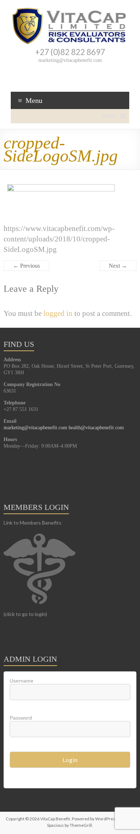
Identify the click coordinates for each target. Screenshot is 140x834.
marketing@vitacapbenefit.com (35, 427)
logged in (58, 313)
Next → (118, 266)
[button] (109, 116)
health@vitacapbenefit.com (96, 427)
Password (21, 718)
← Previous (26, 266)
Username (21, 681)
